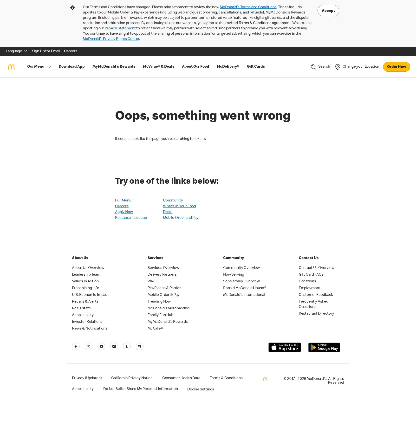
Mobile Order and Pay (180, 218)
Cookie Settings (200, 390)
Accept (328, 11)
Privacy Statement (120, 29)
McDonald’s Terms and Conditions (248, 7)
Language (14, 51)
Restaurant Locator (131, 218)
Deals (167, 212)
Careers (122, 206)
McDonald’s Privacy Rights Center (111, 39)
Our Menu (35, 67)
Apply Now (124, 212)
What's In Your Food (179, 206)
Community (173, 201)
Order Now (396, 67)
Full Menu (123, 201)
